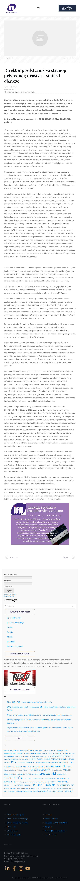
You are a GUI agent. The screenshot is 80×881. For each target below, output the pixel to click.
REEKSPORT (52, 782)
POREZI (69, 766)
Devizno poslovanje (15, 622)
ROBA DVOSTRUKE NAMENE (21, 785)
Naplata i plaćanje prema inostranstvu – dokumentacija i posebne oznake (39, 715)
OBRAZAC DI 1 (57, 756)
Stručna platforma (51, 819)
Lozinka (7, 581)
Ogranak (7, 762)
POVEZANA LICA (56, 770)
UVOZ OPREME (62, 788)
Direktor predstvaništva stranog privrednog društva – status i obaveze (35, 75)
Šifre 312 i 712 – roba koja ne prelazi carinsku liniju (29, 702)
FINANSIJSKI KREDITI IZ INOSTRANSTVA (31, 750)
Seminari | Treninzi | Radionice (55, 831)
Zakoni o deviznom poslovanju (17, 819)
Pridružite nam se (9, 596)
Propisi (10, 632)
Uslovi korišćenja (50, 835)
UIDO (6, 788)
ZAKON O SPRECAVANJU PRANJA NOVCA (20, 791)
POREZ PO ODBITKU (40, 769)
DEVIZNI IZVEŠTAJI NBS (11, 750)
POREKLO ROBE (21, 766)
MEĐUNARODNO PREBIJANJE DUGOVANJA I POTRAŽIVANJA (37, 753)
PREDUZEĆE (28, 778)
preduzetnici (47, 773)
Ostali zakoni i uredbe (13, 835)
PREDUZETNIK (61, 774)
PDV (13, 762)
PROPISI (7, 782)
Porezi (10, 627)
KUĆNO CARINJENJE (50, 750)
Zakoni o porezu (12, 831)
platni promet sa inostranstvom (47, 762)
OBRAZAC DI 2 (67, 756)
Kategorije (48, 827)
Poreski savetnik (55, 766)
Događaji (11, 641)
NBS (49, 756)
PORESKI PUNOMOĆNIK (35, 766)
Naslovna (48, 815)
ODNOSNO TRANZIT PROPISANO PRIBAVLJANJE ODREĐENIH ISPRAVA (52, 759)
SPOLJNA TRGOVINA (44, 784)
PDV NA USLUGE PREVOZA (26, 762)
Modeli (10, 637)
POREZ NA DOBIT (23, 770)
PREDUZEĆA (13, 778)
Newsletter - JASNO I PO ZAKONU (56, 823)
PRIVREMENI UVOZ (63, 778)
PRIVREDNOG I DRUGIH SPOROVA (44, 778)
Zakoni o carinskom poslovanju (17, 823)
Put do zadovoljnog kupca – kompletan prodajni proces (28, 782)
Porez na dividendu (10, 770)
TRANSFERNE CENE (65, 785)
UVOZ (53, 788)
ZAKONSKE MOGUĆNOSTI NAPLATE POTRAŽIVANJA (53, 791)
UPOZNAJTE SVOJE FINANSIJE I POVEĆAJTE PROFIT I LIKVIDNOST (30, 788)
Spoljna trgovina (14, 618)
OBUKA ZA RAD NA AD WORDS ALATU (16, 759)
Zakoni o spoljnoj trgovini (15, 815)
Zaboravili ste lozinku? (10, 594)
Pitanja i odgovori (15, 646)
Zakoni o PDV (11, 827)
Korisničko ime (10, 575)
